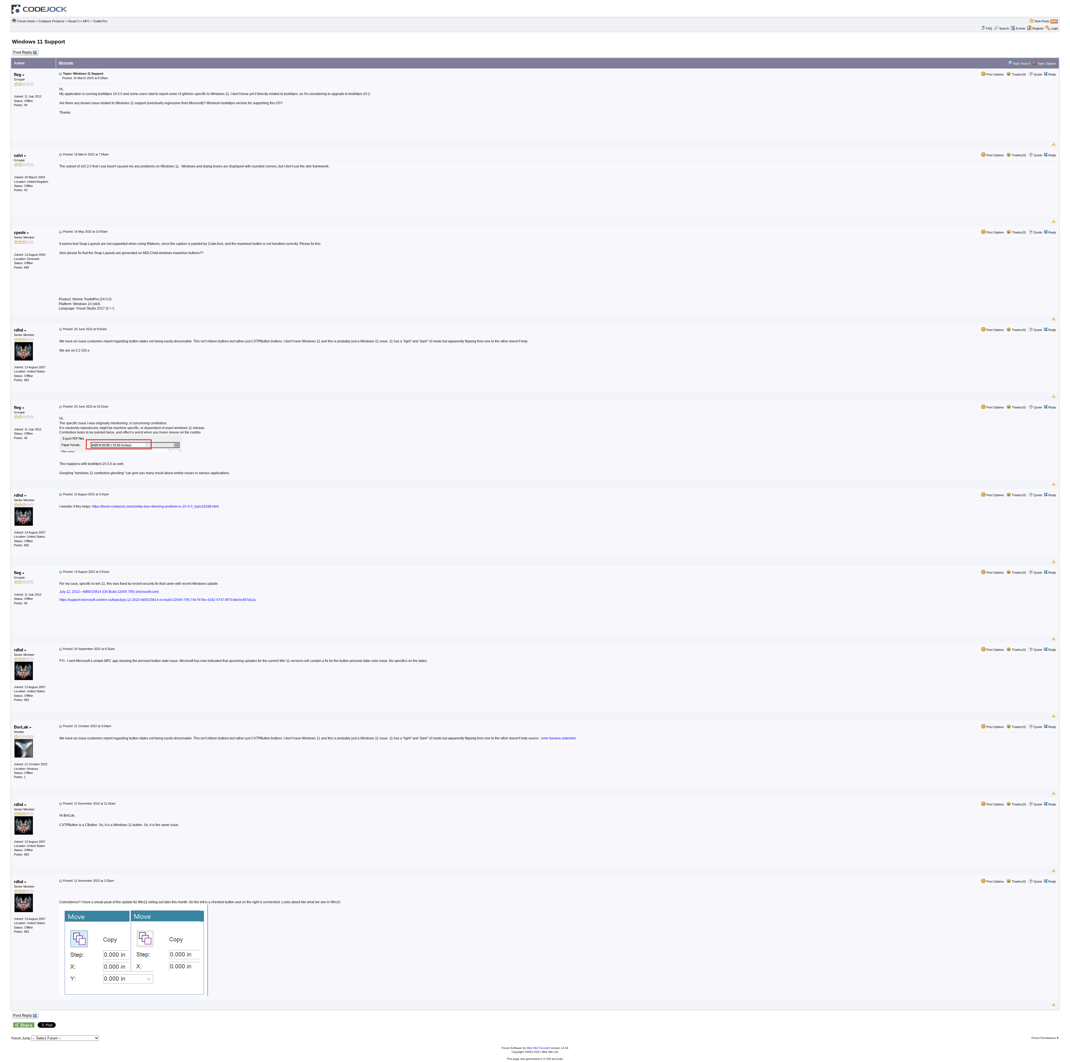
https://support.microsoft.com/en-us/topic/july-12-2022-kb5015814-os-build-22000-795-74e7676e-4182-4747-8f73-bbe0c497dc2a (157, 600)
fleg (18, 74)
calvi (19, 155)
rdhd (19, 330)
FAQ (989, 28)
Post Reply (22, 52)
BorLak (21, 727)
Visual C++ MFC (79, 21)
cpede (20, 232)
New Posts (1042, 21)
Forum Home (26, 21)
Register (1038, 28)
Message (66, 63)
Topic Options (1046, 63)
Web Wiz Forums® (538, 1047)
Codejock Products (51, 21)
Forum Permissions (1044, 1037)
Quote (1038, 74)
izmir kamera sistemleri (558, 738)
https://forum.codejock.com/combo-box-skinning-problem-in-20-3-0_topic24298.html (155, 506)
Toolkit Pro (100, 21)
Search (1004, 28)
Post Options (995, 74)
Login (1054, 28)
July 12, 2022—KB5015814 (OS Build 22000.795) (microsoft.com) (109, 592)
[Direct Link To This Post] (60, 73)
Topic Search (1021, 63)
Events (1020, 28)
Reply (1052, 74)
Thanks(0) (1018, 74)
